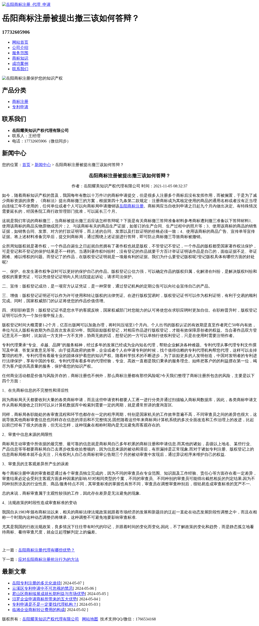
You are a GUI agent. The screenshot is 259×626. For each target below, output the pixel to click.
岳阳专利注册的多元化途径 (36, 583)
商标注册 (20, 101)
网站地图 (90, 619)
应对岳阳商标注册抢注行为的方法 (48, 559)
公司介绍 (20, 47)
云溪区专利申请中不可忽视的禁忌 (42, 588)
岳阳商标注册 (131, 206)
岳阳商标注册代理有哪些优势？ (46, 550)
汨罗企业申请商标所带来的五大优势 (44, 599)
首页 (26, 165)
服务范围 (20, 53)
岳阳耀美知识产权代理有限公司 (50, 619)
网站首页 (20, 42)
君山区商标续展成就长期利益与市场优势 (48, 594)
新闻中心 (43, 165)
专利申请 (20, 107)
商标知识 (20, 58)
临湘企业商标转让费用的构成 (38, 609)
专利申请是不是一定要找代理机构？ (44, 604)
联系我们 (20, 69)
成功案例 (20, 63)
